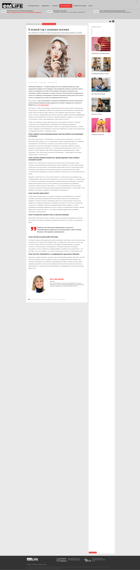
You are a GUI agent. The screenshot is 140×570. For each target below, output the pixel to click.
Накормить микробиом (99, 446)
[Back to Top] (136, 564)
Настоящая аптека (33, 5)
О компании (34, 564)
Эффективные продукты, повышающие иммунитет (100, 488)
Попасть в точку (97, 114)
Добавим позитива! (97, 196)
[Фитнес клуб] (101, 84)
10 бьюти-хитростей (98, 134)
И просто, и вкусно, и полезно (101, 299)
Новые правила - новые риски (59, 10)
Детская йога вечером (98, 94)
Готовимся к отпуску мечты (100, 550)
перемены (51, 299)
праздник (47, 299)
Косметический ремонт (99, 509)
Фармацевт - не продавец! (58, 16)
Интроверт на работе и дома (100, 176)
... (69, 12)
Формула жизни (96, 383)
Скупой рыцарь (96, 259)
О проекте (29, 564)
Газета (90, 5)
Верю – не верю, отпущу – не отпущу (14, 16)
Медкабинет (45, 5)
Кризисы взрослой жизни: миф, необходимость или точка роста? (101, 362)
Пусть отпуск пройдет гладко (101, 320)
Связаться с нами (42, 564)
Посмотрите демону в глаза (100, 73)
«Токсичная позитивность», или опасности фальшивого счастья (101, 424)
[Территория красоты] (101, 125)
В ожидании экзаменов (99, 279)
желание (42, 299)
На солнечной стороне (98, 530)
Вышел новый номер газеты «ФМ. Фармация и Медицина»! (20, 10)
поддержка (63, 299)
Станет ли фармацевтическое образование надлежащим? (112, 10)
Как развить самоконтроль (100, 404)
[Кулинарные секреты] (101, 290)
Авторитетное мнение (79, 5)
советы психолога (36, 299)
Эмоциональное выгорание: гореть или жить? (100, 466)
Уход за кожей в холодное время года (101, 155)
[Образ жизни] (101, 44)
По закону (55, 5)
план (31, 299)
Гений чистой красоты (98, 238)
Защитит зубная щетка (99, 340)
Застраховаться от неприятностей (97, 217)
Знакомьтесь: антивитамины (101, 53)
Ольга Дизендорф (57, 279)
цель (55, 299)
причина (58, 299)
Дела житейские (65, 5)
